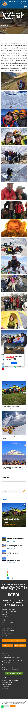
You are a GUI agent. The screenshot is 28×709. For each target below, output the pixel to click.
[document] (14, 354)
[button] (22, 345)
